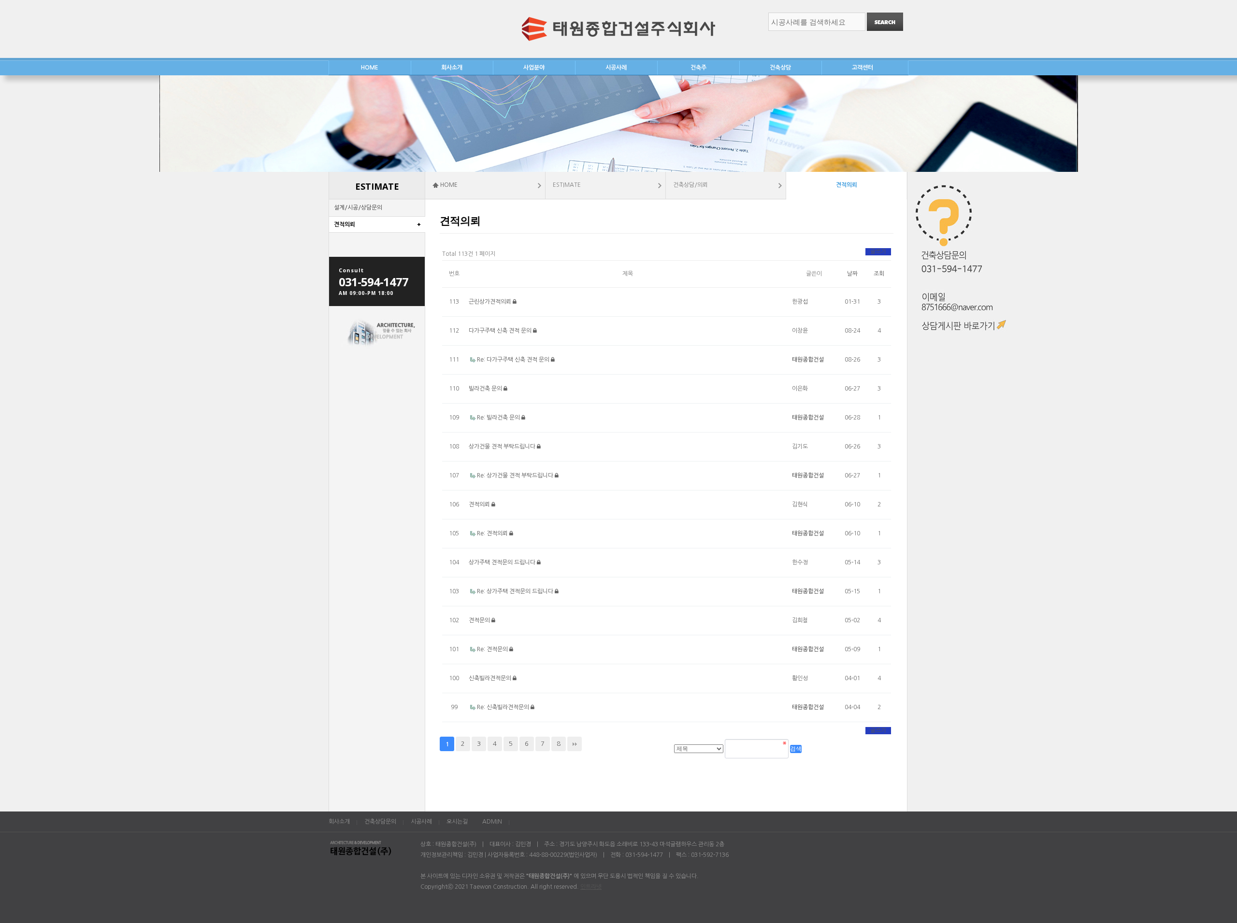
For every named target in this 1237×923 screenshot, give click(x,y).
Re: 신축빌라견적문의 (504, 707)
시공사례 (616, 67)
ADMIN (492, 822)
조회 (879, 274)
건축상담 (780, 67)
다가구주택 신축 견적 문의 (501, 331)
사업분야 (534, 67)
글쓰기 (878, 251)
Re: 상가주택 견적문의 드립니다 (516, 591)
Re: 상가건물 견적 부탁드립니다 (516, 475)
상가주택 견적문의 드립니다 (503, 562)
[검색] (885, 22)
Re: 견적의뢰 (493, 533)
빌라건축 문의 (486, 389)
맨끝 (574, 744)
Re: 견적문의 (493, 649)
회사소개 (451, 67)
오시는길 (457, 822)
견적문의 (480, 620)
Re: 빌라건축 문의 (499, 417)
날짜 (852, 274)
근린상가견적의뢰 (491, 302)
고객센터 (862, 67)
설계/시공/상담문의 (358, 207)
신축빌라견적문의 (491, 678)
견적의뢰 (344, 224)
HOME (369, 67)
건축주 (698, 67)
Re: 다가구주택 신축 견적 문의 (514, 360)
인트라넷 (591, 887)
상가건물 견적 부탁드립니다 (503, 446)
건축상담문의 (380, 822)
